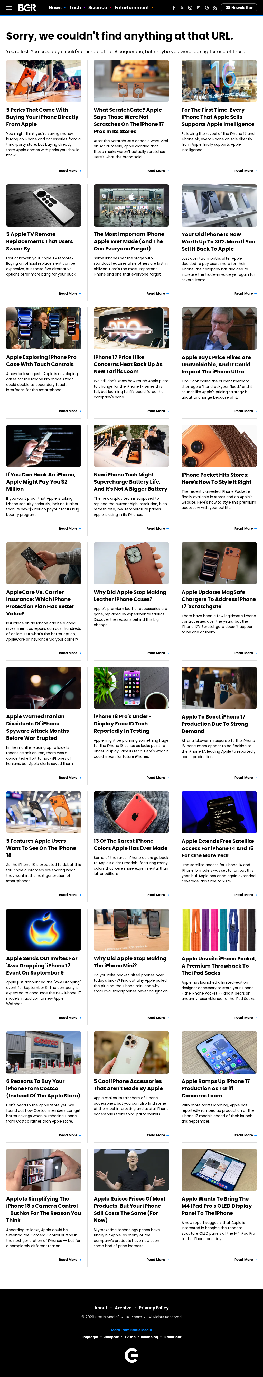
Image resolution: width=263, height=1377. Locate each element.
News (55, 8)
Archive (123, 1308)
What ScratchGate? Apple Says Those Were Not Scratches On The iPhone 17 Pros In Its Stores (129, 120)
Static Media (106, 1317)
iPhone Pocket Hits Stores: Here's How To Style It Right (216, 478)
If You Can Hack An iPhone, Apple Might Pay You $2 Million (41, 481)
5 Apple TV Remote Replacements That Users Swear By (39, 241)
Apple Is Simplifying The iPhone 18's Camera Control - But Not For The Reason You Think (43, 1209)
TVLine (130, 1337)
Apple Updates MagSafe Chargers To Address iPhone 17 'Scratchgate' (219, 599)
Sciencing (149, 1337)
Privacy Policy (154, 1308)
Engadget (90, 1337)
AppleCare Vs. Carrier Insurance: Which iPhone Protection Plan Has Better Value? (40, 603)
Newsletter (241, 7)
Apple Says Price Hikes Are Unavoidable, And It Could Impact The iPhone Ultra (216, 364)
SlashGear (173, 1337)
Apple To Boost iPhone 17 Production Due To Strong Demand (215, 723)
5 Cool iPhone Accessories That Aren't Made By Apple (128, 1085)
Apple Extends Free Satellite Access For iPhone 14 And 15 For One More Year (218, 848)
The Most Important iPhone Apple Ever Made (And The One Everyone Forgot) (129, 241)
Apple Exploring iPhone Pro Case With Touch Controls (41, 361)
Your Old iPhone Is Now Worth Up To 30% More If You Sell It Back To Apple (218, 241)
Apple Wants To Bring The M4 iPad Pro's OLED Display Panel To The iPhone (217, 1205)
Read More (68, 171)
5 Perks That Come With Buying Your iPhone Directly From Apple (42, 116)
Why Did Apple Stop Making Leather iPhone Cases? (130, 596)
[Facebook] (174, 8)
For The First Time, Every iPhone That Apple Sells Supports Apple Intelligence (218, 116)
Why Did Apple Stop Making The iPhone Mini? (130, 962)
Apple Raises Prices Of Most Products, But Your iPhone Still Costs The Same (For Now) (129, 1209)
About (100, 1308)
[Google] (207, 8)
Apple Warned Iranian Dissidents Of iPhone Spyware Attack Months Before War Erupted (37, 727)
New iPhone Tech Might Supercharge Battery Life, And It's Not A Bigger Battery (130, 481)
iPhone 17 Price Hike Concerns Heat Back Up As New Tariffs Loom (128, 364)
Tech (75, 8)
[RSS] (215, 8)
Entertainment (132, 8)
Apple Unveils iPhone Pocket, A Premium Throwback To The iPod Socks (219, 965)
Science (97, 8)
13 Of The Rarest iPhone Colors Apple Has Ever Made (130, 844)
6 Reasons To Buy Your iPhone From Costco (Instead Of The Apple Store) (43, 1088)
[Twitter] (182, 8)
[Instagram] (190, 8)
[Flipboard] (198, 8)
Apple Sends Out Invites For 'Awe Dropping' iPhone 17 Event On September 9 (42, 965)
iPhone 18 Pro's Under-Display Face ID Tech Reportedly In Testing (123, 723)
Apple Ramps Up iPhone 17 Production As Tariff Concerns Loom (216, 1088)
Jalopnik (111, 1337)
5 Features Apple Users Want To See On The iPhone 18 (41, 848)
